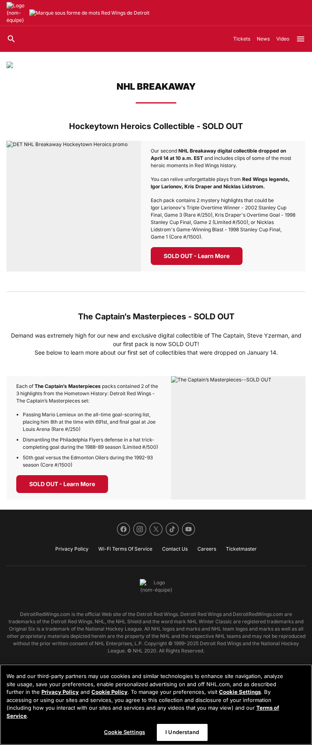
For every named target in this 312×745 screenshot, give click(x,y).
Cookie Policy (109, 692)
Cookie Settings (240, 692)
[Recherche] (11, 39)
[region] (156, 704)
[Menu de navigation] (301, 39)
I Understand (182, 732)
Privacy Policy (60, 692)
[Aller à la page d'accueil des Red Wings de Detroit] (16, 13)
